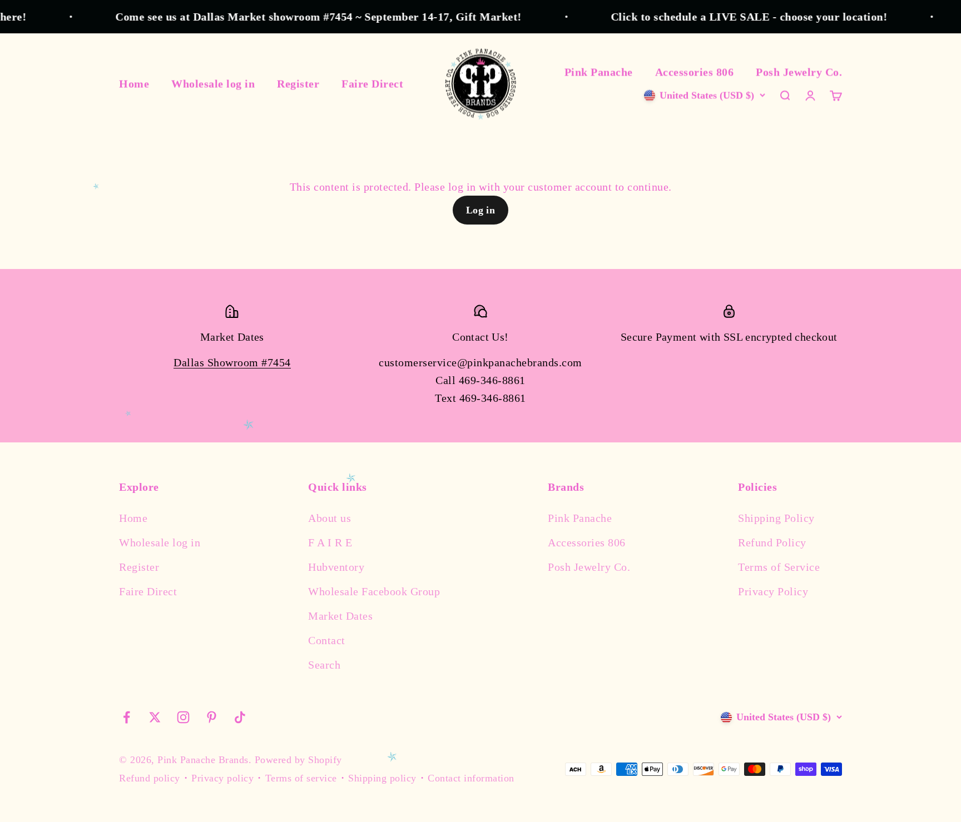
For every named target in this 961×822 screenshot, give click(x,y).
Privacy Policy (773, 591)
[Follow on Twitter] (154, 717)
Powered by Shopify (298, 759)
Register (298, 83)
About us (329, 518)
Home (134, 83)
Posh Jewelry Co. (799, 72)
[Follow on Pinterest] (211, 717)
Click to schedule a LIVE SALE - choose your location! (735, 17)
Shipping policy (382, 778)
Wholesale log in (213, 83)
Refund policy (149, 778)
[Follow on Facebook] (126, 717)
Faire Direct (372, 83)
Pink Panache (598, 72)
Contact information (471, 778)
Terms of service (301, 778)
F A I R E (330, 542)
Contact (326, 640)
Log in (481, 210)
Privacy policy (222, 778)
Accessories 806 (694, 72)
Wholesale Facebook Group (374, 591)
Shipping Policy (776, 518)
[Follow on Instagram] (183, 717)
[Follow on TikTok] (239, 717)
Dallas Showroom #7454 (232, 362)
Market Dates (340, 616)
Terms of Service (779, 567)
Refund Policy (772, 542)
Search (324, 665)
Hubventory (336, 567)
